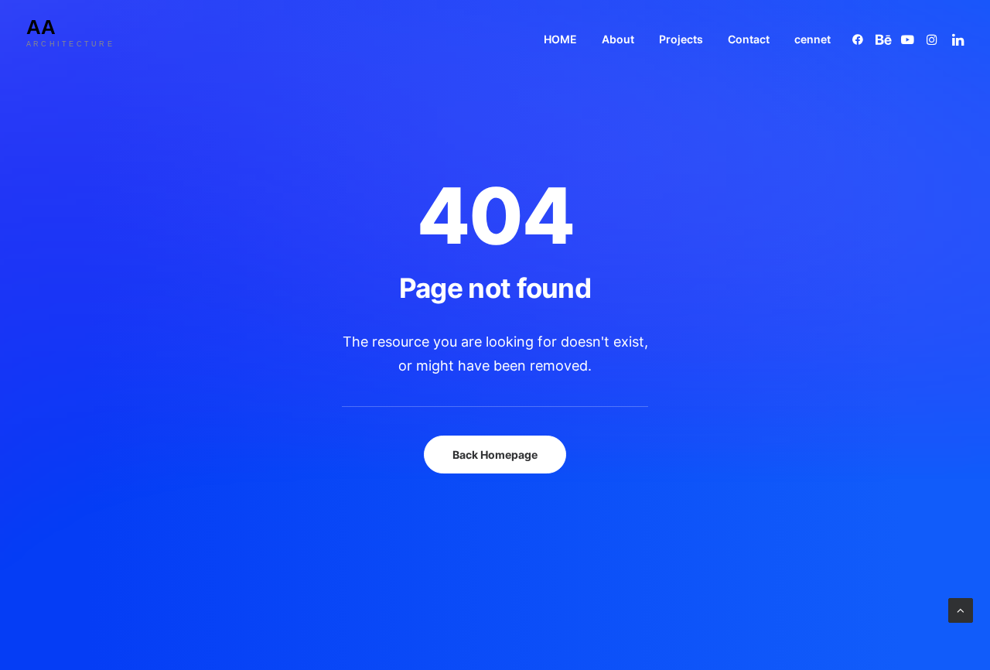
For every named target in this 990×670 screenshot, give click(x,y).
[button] (860, 39)
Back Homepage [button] (495, 454)
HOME (560, 39)
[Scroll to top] (960, 609)
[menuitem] (560, 39)
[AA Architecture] (82, 39)
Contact (749, 39)
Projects (681, 39)
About (618, 39)
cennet (812, 39)
